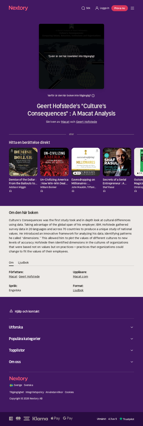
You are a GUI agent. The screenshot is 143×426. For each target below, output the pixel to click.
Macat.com (80, 276)
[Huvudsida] (132, 8)
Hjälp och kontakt (27, 311)
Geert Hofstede (86, 122)
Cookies (69, 392)
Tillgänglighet (16, 392)
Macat (65, 122)
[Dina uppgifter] (93, 95)
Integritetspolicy (35, 392)
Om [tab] (11, 262)
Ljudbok (78, 290)
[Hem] (44, 8)
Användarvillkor (54, 392)
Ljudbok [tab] (23, 262)
